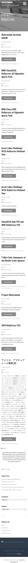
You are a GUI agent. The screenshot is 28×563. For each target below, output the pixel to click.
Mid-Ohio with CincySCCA (8, 482)
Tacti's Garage (7, 2)
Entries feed (5, 527)
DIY (12, 318)
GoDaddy (19, 553)
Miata (12, 63)
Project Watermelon (10, 294)
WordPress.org (6, 533)
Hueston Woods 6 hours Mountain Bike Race (13, 487)
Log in (3, 525)
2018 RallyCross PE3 (10, 325)
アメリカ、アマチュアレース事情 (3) (13, 361)
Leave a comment (7, 47)
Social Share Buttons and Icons (11, 560)
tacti (4, 44)
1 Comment (6, 85)
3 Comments (6, 372)
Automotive (8, 63)
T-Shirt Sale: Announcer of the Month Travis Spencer (13, 259)
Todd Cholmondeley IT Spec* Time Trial (11, 489)
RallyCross (16, 63)
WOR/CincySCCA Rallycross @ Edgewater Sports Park (12, 73)
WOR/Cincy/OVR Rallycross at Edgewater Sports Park (12, 112)
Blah (24, 286)
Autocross (8, 250)
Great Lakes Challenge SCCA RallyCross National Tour (13, 190)
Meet (2, 288)
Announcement (9, 286)
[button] (25, 4)
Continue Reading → (8, 59)
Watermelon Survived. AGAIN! (11, 36)
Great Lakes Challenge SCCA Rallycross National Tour (13, 151)
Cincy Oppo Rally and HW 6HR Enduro (11, 479)
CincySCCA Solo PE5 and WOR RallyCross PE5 (12, 223)
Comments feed (6, 530)
